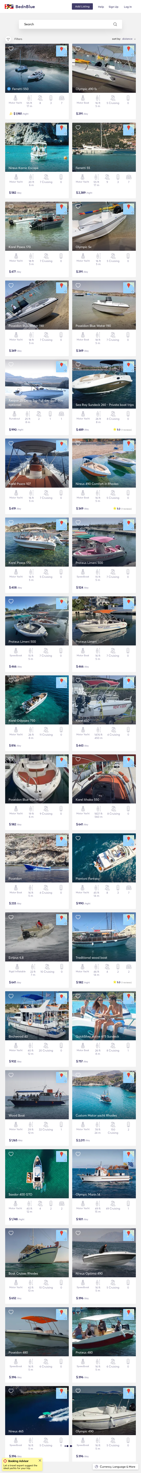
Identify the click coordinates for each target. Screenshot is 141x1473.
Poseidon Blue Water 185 (26, 800)
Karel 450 (82, 721)
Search (29, 24)
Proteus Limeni (86, 642)
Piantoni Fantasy (87, 879)
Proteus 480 (84, 1352)
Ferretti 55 (83, 168)
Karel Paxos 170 (20, 247)
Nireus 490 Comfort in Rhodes (97, 484)
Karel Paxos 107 (20, 484)
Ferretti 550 (20, 89)
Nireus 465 (16, 1431)
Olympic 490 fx (86, 89)
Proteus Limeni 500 (89, 563)
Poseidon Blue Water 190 (26, 326)
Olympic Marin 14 (88, 1194)
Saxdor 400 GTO (20, 1194)
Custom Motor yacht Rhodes (96, 1115)
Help (101, 6)
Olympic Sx (83, 247)
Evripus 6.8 (16, 958)
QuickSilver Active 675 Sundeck (97, 1036)
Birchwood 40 (18, 1036)
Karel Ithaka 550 (87, 800)
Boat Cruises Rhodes (23, 1273)
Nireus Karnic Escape (24, 168)
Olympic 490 (85, 1431)
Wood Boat (17, 1115)
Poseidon (15, 879)
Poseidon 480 (18, 1352)
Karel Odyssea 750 (22, 721)
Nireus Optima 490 (89, 1273)
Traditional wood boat (91, 958)
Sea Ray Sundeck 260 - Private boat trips (105, 405)
